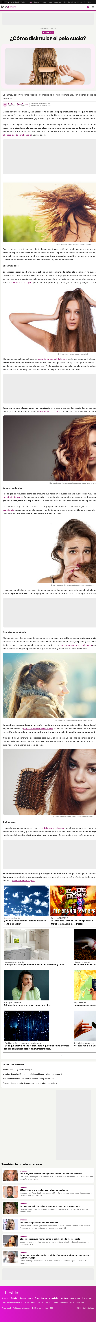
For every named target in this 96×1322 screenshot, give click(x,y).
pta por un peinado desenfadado (38, 729)
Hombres (64, 1298)
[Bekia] (5, 2)
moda (12, 1302)
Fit (84, 2)
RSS (51, 1308)
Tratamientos (41, 1298)
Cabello (53, 28)
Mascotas (57, 2)
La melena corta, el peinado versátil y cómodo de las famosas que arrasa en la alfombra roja (56, 1256)
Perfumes (86, 1298)
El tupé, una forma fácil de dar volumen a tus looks (44, 1190)
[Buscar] (88, 7)
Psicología (72, 2)
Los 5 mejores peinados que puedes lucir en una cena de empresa (51, 1173)
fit (77, 1302)
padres (33, 1302)
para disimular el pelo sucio (51, 828)
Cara (30, 1298)
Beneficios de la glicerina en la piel (17, 1070)
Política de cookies (40, 1308)
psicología (64, 1302)
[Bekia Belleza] (8, 7)
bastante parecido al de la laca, (52, 359)
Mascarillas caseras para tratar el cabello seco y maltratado (28, 1079)
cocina (26, 1302)
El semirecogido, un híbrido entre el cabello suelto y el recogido (50, 1239)
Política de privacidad (21, 1308)
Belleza (29, 2)
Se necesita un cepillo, (22, 282)
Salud (64, 2)
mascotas (48, 1302)
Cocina (36, 2)
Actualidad (15, 2)
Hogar (80, 2)
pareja (40, 1302)
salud (56, 1302)
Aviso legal (6, 1308)
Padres (43, 2)
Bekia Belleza (44, 28)
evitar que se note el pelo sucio (77, 645)
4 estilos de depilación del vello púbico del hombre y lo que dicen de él (32, 1074)
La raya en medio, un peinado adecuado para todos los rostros (50, 1206)
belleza (19, 1302)
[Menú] (93, 7)
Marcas (5, 1298)
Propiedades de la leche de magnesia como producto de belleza (30, 1083)
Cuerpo (23, 1298)
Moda (23, 2)
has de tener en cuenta (49, 411)
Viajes (89, 2)
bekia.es (5, 1302)
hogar (72, 1302)
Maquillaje (53, 1298)
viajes (81, 1302)
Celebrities (75, 1298)
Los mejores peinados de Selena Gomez (39, 1222)
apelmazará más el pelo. (23, 880)
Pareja (50, 2)
